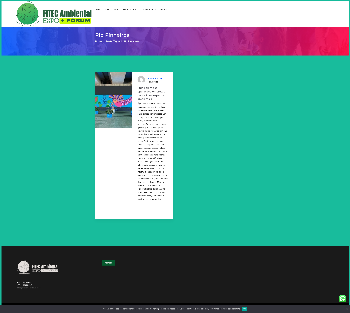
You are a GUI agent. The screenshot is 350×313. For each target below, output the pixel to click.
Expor (107, 9)
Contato (163, 9)
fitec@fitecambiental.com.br (28, 288)
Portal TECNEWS (130, 9)
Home (98, 41)
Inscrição (108, 262)
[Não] (346, 309)
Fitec (98, 9)
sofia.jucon (155, 78)
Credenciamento (149, 9)
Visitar (116, 9)
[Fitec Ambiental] (53, 14)
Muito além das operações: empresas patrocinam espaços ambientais (151, 93)
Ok (244, 309)
